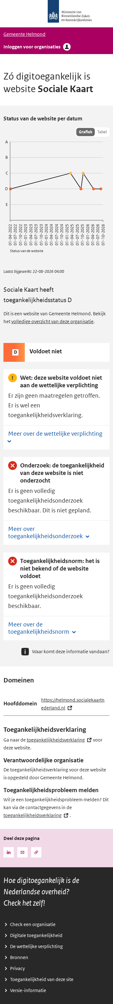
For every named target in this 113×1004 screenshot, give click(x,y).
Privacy (17, 968)
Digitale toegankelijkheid (36, 935)
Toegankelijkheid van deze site (41, 979)
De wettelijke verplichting (36, 946)
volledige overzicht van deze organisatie (52, 321)
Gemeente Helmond (24, 34)
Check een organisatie (33, 924)
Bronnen (19, 957)
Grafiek (85, 132)
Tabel (102, 132)
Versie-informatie (28, 990)
